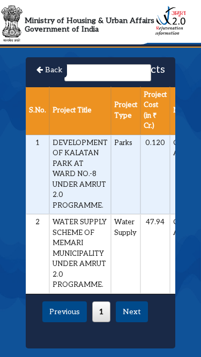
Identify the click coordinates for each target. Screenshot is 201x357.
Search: (51, 72)
